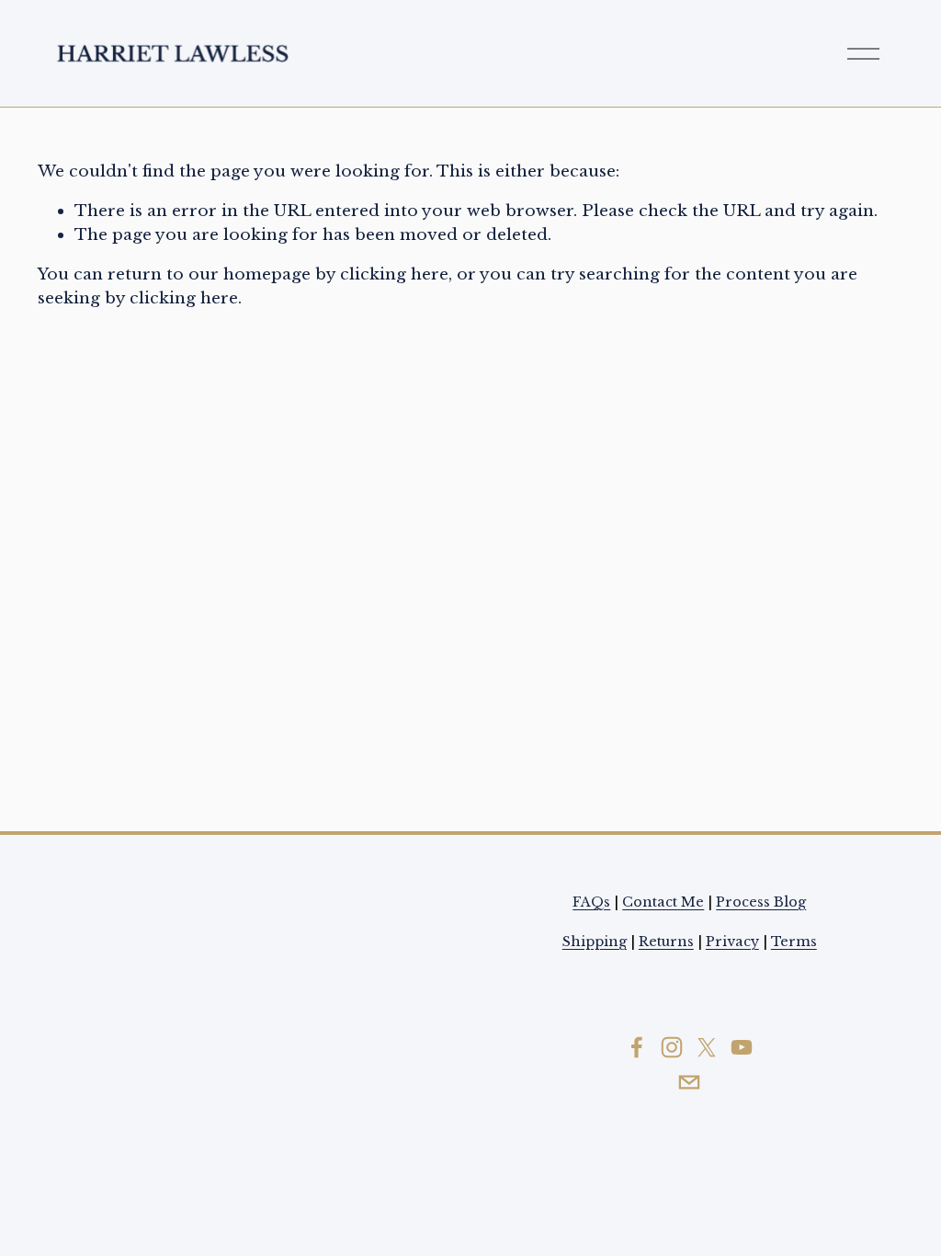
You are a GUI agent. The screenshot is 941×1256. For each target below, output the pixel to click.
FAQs (591, 902)
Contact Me (663, 902)
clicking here (394, 274)
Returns (666, 941)
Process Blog (761, 902)
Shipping (594, 941)
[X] (707, 1047)
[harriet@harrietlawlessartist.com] (689, 1082)
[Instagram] (672, 1047)
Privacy (732, 941)
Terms (794, 941)
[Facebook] (637, 1047)
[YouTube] (742, 1047)
